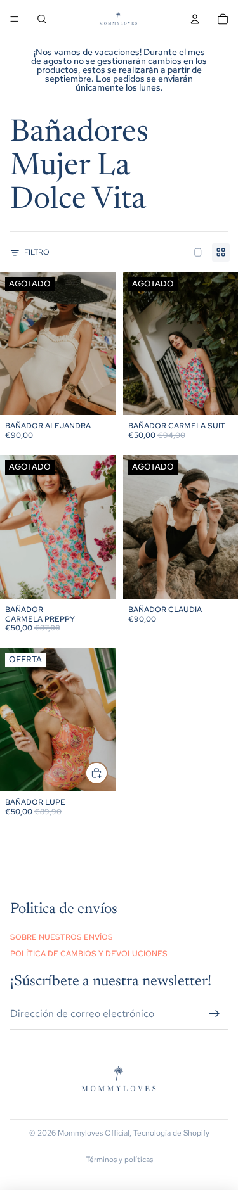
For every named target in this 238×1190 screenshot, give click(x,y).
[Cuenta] (195, 19)
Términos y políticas (119, 1160)
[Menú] (14, 19)
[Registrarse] (214, 1013)
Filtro (37, 252)
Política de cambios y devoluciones (89, 954)
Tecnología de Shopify (171, 1133)
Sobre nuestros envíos (61, 937)
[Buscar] (42, 19)
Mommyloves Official (93, 1133)
